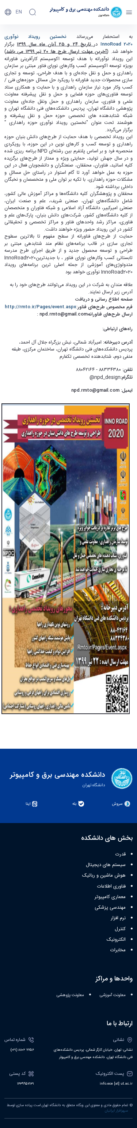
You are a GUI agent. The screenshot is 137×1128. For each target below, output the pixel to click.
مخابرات (118, 950)
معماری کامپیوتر (110, 897)
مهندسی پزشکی (110, 908)
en (19, 12)
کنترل (120, 929)
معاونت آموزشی (113, 995)
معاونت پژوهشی (70, 995)
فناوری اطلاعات (111, 886)
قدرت (120, 854)
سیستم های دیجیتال (106, 865)
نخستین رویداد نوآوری (40, 36)
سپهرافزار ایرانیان (116, 1111)
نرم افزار (118, 918)
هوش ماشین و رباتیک (104, 876)
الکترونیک (116, 940)
